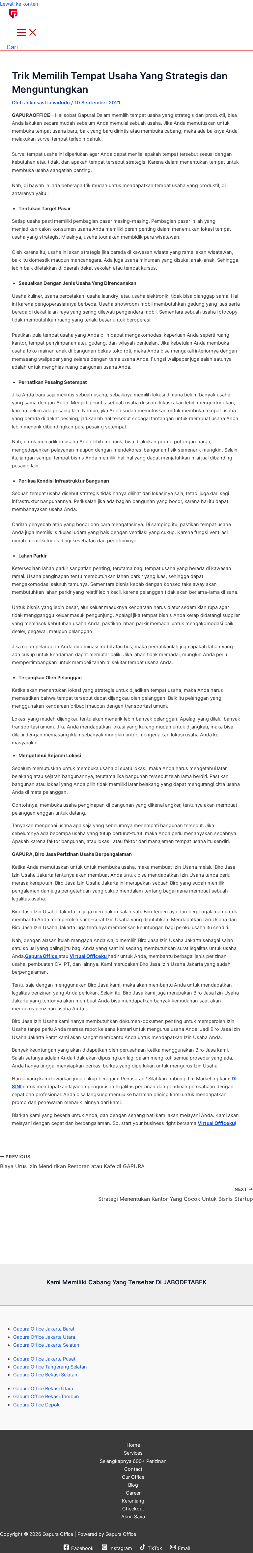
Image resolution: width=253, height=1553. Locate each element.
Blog (133, 1485)
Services (133, 1453)
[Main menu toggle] (27, 33)
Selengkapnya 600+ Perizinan (133, 1461)
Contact (133, 1469)
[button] (12, 47)
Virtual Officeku (89, 956)
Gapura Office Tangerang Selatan (50, 1367)
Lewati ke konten (19, 4)
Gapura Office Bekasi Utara (43, 1389)
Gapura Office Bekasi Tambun (46, 1397)
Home (133, 1445)
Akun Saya (133, 1517)
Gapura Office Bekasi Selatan (45, 1375)
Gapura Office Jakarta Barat (43, 1329)
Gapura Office (42, 956)
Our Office (133, 1477)
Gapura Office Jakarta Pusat (44, 1359)
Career (133, 1493)
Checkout (133, 1509)
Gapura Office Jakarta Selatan (46, 1345)
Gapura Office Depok (36, 1405)
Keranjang (133, 1501)
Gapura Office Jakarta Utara (44, 1337)
